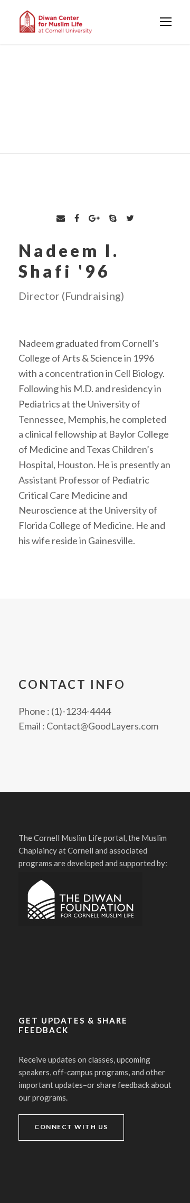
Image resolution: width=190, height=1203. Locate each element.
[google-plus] (94, 218)
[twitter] (130, 218)
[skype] (113, 218)
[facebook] (76, 218)
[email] (60, 218)
